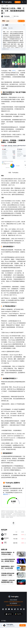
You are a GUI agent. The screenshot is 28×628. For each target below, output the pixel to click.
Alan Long (16, 16)
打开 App (22, 625)
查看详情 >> (6, 494)
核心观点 (11, 28)
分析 (2, 5)
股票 (7, 5)
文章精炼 (5, 28)
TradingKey (7, 16)
